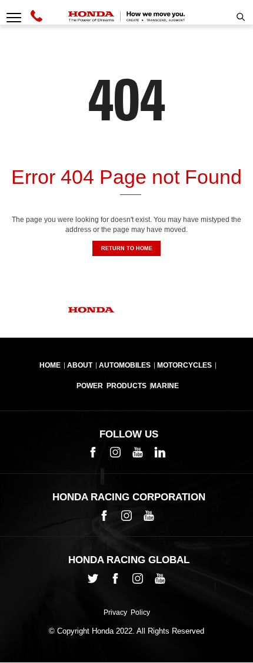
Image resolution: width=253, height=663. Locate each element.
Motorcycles (184, 365)
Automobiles (125, 365)
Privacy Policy (127, 613)
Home (50, 365)
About (79, 365)
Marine (165, 386)
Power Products (111, 386)
